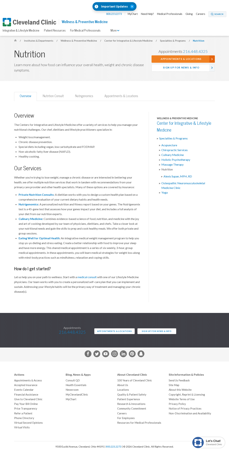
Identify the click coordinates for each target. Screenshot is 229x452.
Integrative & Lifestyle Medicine (21, 30)
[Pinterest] (132, 354)
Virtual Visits (22, 427)
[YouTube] (105, 354)
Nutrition (198, 40)
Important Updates (114, 6)
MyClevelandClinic (77, 394)
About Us (122, 385)
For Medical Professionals (85, 30)
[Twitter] (96, 354)
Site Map (174, 385)
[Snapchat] (141, 354)
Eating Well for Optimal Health (39, 238)
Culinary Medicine (30, 219)
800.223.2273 (114, 14)
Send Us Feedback (179, 380)
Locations (123, 389)
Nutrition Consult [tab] (53, 96)
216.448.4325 (195, 51)
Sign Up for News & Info (181, 67)
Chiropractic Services (174, 150)
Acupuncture (169, 145)
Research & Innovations (131, 404)
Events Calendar (24, 389)
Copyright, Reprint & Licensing (187, 394)
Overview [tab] (25, 96)
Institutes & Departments (39, 40)
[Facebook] (88, 354)
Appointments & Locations (181, 59)
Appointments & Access (28, 380)
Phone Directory (24, 418)
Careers (200, 14)
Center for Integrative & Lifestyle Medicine (128, 40)
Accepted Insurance (25, 385)
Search (219, 14)
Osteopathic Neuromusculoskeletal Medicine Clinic (183, 185)
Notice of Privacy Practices (185, 408)
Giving (189, 14)
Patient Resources (55, 30)
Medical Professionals (169, 14)
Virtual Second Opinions (28, 422)
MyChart (133, 14)
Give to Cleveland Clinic (28, 399)
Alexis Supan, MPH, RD (178, 176)
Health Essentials (76, 385)
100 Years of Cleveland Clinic (134, 380)
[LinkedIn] (123, 354)
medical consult (87, 277)
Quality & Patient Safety (131, 394)
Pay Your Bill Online (26, 404)
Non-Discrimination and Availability (190, 413)
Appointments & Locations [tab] (121, 96)
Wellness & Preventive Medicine (85, 22)
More (114, 30)
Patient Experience (128, 399)
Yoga (164, 192)
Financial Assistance (26, 394)
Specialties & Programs (173, 40)
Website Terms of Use (182, 399)
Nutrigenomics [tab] (84, 96)
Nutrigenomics (28, 204)
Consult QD (73, 380)
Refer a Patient (23, 413)
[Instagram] (114, 354)
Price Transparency (25, 408)
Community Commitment (131, 408)
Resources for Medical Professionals (139, 422)
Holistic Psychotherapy (175, 159)
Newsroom (72, 389)
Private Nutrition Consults (36, 194)
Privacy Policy (177, 404)
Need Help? (147, 14)
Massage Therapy (172, 164)
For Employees (126, 418)
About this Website (180, 389)
